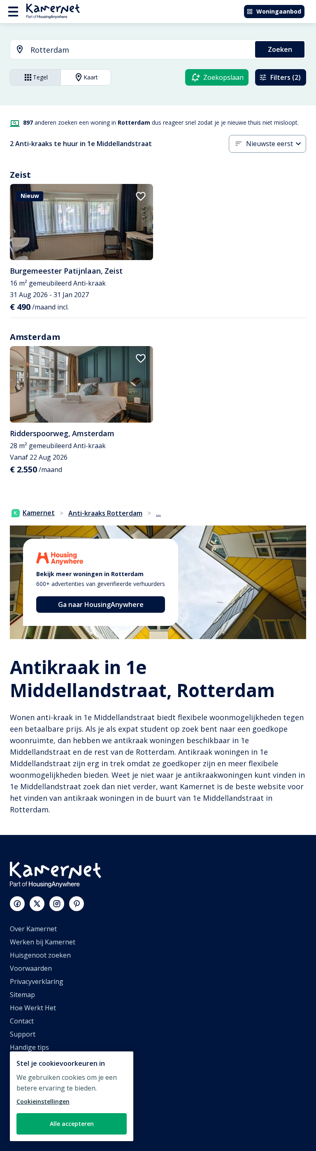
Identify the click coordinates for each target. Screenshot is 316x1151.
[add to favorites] (140, 196)
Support (22, 1034)
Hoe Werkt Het (33, 1007)
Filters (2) (285, 77)
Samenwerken (32, 1086)
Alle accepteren (72, 1124)
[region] (71, 1096)
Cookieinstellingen (43, 1101)
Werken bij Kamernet (42, 941)
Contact (22, 1020)
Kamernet (39, 512)
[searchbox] (140, 50)
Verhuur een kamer (40, 1113)
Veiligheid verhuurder (43, 1126)
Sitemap (22, 994)
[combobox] (127, 50)
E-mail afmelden (34, 1060)
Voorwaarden (31, 968)
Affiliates (23, 1073)
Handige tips (29, 1047)
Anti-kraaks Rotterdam (105, 513)
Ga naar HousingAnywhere (101, 604)
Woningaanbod (278, 11)
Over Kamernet (33, 928)
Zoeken (280, 49)
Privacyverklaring (36, 981)
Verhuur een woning (42, 1099)
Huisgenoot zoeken (40, 955)
